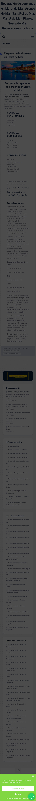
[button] (33, 776)
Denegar (18, 794)
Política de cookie (12, 798)
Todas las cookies (18, 789)
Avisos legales (24, 798)
